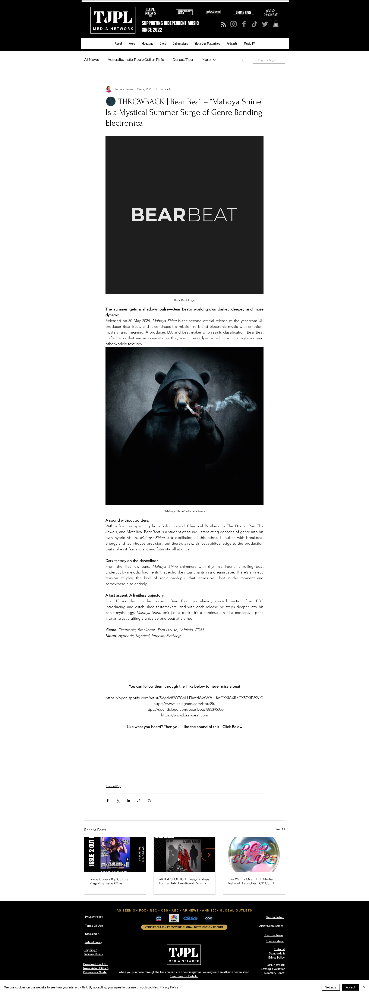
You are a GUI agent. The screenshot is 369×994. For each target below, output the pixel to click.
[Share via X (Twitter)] (118, 801)
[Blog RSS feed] (223, 25)
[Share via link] (139, 801)
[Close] (363, 987)
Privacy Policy (169, 987)
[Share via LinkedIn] (128, 801)
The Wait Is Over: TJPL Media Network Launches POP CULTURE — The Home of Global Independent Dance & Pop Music (253, 881)
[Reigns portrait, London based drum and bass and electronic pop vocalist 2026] (184, 854)
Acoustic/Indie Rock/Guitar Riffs (136, 60)
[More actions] (261, 89)
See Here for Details (184, 976)
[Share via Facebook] (107, 801)
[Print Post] (149, 801)
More (206, 60)
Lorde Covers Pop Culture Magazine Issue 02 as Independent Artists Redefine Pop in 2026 (112, 881)
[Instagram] (233, 24)
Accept (350, 987)
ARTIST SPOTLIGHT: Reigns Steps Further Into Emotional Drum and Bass (184, 881)
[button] (276, 24)
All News (91, 60)
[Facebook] (244, 24)
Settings (330, 987)
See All (280, 829)
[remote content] (184, 661)
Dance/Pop (183, 60)
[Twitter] (265, 24)
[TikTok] (254, 24)
